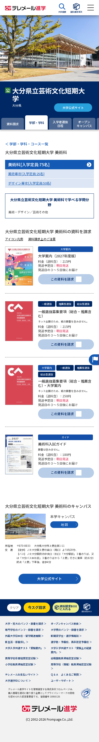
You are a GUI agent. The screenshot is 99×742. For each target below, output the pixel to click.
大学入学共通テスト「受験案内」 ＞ (25, 648)
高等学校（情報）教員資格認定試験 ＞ (71, 666)
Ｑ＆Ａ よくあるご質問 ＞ (66, 674)
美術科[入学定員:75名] (29, 164)
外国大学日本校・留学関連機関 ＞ (24, 636)
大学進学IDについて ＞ (18, 680)
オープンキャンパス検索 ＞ (66, 623)
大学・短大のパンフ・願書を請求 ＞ (25, 623)
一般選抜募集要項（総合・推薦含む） (64, 313)
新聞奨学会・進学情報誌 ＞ (66, 636)
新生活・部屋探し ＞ (16, 642)
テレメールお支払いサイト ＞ (22, 674)
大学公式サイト (73, 107)
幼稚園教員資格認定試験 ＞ (66, 658)
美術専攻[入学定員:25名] (26, 173)
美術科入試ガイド (52, 443)
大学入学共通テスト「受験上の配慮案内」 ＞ (71, 650)
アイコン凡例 (14, 239)
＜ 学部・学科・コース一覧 (26, 143)
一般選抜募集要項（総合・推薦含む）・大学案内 (64, 383)
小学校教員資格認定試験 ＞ (20, 664)
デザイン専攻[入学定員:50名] (29, 183)
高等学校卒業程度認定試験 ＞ (22, 658)
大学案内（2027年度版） (58, 255)
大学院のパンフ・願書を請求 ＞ (69, 630)
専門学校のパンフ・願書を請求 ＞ (24, 630)
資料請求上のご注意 (42, 239)
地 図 (64, 524)
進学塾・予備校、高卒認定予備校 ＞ (71, 642)
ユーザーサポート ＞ (62, 680)
